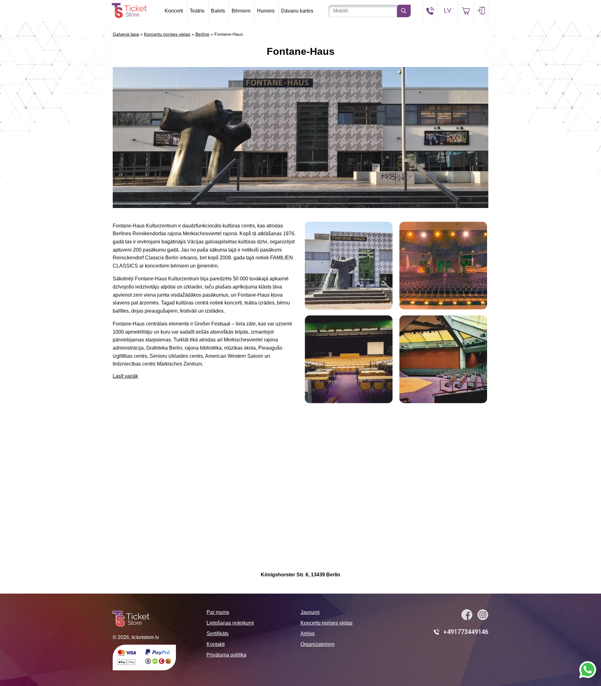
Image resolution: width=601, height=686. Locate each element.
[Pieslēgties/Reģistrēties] (481, 11)
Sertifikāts (218, 633)
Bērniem (241, 10)
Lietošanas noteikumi (230, 623)
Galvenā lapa (126, 34)
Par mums (218, 612)
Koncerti (174, 10)
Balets (218, 10)
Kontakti (216, 644)
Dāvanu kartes (297, 10)
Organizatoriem (317, 644)
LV (447, 10)
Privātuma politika (226, 654)
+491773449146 (465, 632)
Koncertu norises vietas (167, 34)
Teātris (197, 10)
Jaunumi (310, 612)
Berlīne (202, 34)
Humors (266, 10)
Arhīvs (307, 633)
